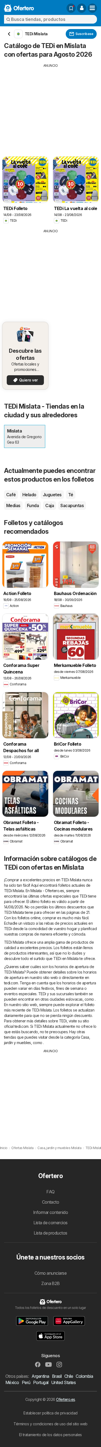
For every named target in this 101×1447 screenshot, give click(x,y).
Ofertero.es (65, 1399)
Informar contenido (50, 1212)
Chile (68, 1376)
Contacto (50, 1202)
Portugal (40, 1382)
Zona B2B (50, 1283)
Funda (33, 505)
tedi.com (11, 983)
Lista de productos (50, 1233)
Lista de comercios (50, 1222)
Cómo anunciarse (50, 1273)
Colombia (84, 1376)
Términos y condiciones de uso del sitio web (50, 1423)
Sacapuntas (72, 505)
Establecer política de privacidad (50, 1413)
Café (11, 494)
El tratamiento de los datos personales (50, 1434)
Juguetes (52, 494)
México (12, 1382)
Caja (49, 505)
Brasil (57, 1376)
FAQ (50, 1191)
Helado (29, 494)
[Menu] (92, 8)
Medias (13, 505)
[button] (81, 8)
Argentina (40, 1376)
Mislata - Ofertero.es (47, 890)
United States (63, 1382)
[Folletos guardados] (71, 8)
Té (70, 494)
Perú (26, 1382)
